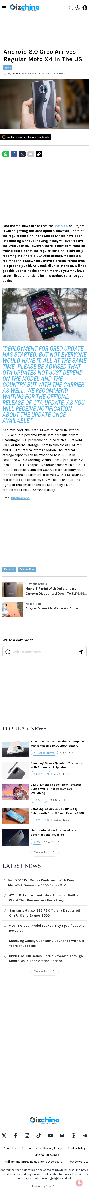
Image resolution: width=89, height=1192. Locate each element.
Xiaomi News (44, 752)
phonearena (20, 498)
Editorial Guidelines (46, 1155)
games (38, 800)
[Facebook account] (15, 1135)
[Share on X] (22, 154)
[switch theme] (78, 8)
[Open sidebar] (4, 7)
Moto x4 (9, 569)
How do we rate (78, 1161)
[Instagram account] (27, 1135)
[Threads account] (73, 1135)
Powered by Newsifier (44, 1186)
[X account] (3, 1135)
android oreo (27, 569)
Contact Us (29, 1148)
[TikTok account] (38, 1135)
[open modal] (84, 7)
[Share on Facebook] (14, 154)
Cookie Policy (76, 1148)
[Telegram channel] (85, 1135)
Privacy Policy (52, 1148)
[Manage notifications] (79, 1183)
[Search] (70, 7)
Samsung (41, 774)
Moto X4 (61, 226)
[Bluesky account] (61, 1135)
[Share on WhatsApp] (5, 154)
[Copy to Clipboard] (39, 154)
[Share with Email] (30, 154)
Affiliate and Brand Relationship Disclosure (33, 1161)
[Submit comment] (81, 652)
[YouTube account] (50, 1135)
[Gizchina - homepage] (24, 7)
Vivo (36, 841)
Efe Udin (16, 73)
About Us (10, 1148)
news (8, 67)
